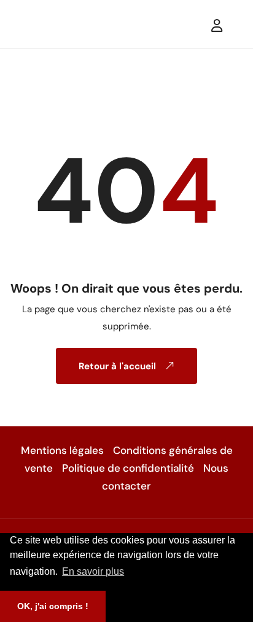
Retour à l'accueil (118, 366)
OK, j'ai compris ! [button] (52, 606)
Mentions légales (62, 450)
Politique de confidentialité (128, 468)
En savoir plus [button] (93, 571)
